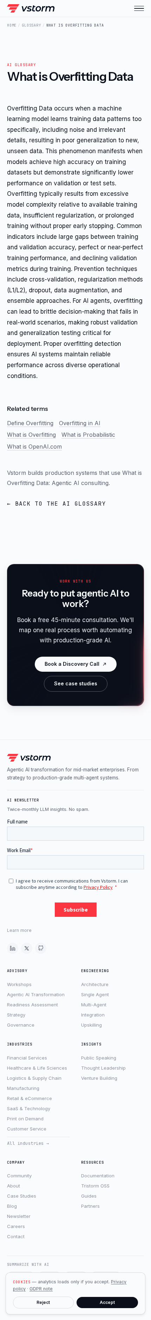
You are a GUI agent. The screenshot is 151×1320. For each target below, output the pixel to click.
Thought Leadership (103, 1068)
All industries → (28, 1143)
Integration (93, 1015)
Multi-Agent (93, 1004)
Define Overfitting (30, 423)
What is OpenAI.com (34, 446)
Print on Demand (25, 1118)
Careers (16, 1226)
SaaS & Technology (28, 1108)
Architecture (95, 984)
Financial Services (27, 1058)
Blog (12, 1206)
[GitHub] (40, 948)
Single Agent (95, 994)
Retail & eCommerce (29, 1098)
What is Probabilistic (88, 434)
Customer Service (26, 1129)
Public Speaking (98, 1058)
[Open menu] (139, 8)
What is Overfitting (31, 434)
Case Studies (21, 1196)
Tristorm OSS (95, 1186)
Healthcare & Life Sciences (37, 1068)
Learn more (19, 930)
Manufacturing (23, 1088)
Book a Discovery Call (72, 664)
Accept (107, 1302)
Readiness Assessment (32, 1004)
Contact (16, 1236)
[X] (26, 948)
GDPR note (41, 1288)
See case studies (75, 683)
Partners (90, 1206)
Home (12, 25)
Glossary (31, 25)
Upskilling (91, 1025)
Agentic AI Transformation (36, 994)
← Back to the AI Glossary (56, 503)
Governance (20, 1025)
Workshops (19, 984)
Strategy (16, 1015)
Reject (43, 1302)
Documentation (97, 1175)
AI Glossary (21, 64)
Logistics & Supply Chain (34, 1078)
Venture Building (99, 1078)
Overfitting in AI (79, 423)
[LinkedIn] (12, 948)
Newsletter (19, 1216)
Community (19, 1175)
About (13, 1186)
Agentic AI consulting (80, 482)
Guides (89, 1196)
